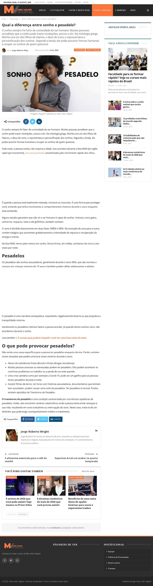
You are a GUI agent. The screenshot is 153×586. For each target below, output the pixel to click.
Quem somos (40, 2)
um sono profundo (35, 152)
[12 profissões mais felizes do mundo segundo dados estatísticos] (114, 122)
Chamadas (79, 50)
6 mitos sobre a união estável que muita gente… (133, 104)
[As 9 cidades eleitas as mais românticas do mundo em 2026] (114, 172)
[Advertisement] (51, 178)
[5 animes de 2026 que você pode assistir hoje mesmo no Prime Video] (20, 486)
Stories (85, 2)
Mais (133, 10)
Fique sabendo (102, 10)
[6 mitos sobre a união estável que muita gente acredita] (114, 105)
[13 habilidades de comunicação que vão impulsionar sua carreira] (114, 139)
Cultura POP (57, 10)
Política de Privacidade (63, 2)
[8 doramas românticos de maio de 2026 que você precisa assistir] (51, 486)
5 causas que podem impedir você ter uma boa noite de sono (52, 337)
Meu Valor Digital (144, 581)
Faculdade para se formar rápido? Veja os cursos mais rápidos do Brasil (127, 77)
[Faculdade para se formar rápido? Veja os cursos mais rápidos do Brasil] (127, 59)
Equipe (50, 2)
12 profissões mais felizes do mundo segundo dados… (135, 121)
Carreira (120, 10)
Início (42, 10)
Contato (78, 2)
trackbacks (56, 527)
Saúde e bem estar (79, 10)
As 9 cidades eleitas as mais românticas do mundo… (133, 171)
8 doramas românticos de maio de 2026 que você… (134, 155)
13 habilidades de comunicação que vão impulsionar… (133, 138)
